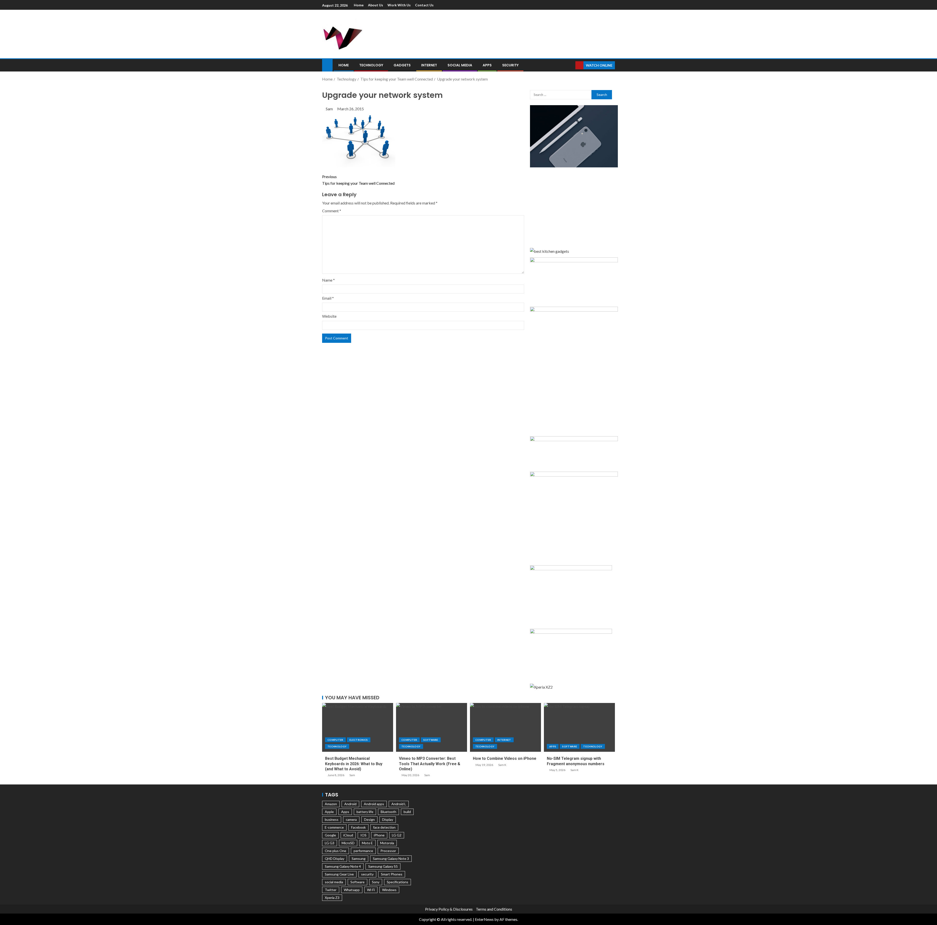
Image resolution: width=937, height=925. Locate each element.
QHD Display (334, 858)
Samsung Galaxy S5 (383, 866)
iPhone (379, 835)
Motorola (387, 843)
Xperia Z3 (332, 897)
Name (328, 280)
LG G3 (329, 843)
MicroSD (348, 843)
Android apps (374, 804)
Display (387, 819)
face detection (384, 827)
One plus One (335, 851)
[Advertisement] (520, 33)
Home (359, 5)
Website (329, 316)
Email (328, 298)
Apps (487, 65)
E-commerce (334, 827)
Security (510, 65)
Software (430, 739)
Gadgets (402, 65)
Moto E (367, 843)
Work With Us (399, 5)
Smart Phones (391, 874)
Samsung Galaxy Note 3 (391, 858)
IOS (363, 835)
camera (351, 819)
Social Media (460, 65)
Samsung (359, 858)
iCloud (348, 835)
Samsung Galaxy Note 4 (343, 866)
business (331, 819)
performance (363, 851)
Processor (388, 851)
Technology (371, 65)
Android (350, 804)
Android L (398, 804)
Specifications (397, 882)
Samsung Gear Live (339, 874)
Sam (330, 108)
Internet (429, 65)
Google (330, 835)
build (407, 812)
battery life (364, 812)
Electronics (358, 739)
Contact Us (424, 5)
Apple (329, 812)
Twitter (330, 890)
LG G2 (396, 835)
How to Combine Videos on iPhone (504, 758)
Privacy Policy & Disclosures (449, 909)
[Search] (571, 65)
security (367, 874)
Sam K (502, 765)
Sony (375, 882)
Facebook (358, 827)
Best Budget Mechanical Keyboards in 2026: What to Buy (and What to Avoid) (353, 763)
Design (369, 819)
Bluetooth (388, 812)
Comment (331, 210)
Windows (389, 890)
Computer (335, 739)
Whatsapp (352, 890)
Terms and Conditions (494, 909)
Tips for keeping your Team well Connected (358, 179)
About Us (375, 5)
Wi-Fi (371, 890)
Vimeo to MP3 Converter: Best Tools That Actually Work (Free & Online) (429, 763)
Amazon (331, 804)
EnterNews (484, 919)
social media (334, 882)
